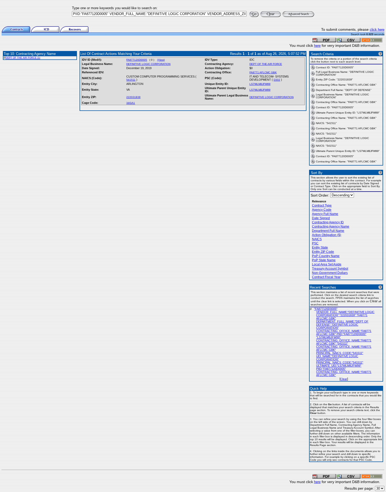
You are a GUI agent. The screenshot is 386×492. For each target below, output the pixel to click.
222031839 (133, 97)
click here (377, 30)
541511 (130, 79)
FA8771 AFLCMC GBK (263, 72)
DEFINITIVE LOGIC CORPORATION (148, 64)
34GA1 (130, 102)
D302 (277, 79)
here (317, 46)
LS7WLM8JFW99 (259, 84)
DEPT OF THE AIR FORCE (265, 64)
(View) (161, 59)
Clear (343, 379)
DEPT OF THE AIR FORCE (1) (23, 58)
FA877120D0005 (136, 59)
